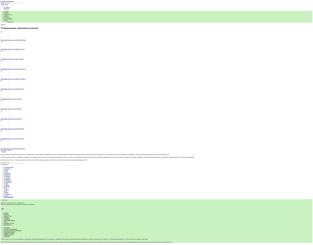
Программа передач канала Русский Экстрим (13, 40)
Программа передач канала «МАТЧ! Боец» (12, 128)
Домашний (8, 182)
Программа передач (9, 220)
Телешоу (6, 16)
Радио (5, 20)
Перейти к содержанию (7, 1)
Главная (6, 11)
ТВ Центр (8, 180)
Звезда (7, 185)
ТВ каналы (7, 17)
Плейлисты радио (9, 223)
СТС (6, 171)
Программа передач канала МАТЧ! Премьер (13, 79)
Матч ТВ (8, 174)
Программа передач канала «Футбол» (11, 109)
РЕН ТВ (7, 173)
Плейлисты (10, 22)
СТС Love (8, 194)
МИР (6, 192)
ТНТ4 (7, 195)
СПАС (7, 189)
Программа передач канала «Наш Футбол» (12, 138)
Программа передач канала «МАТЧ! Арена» (13, 148)
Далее (4, 151)
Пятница (7, 176)
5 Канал (7, 177)
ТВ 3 (6, 183)
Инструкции (7, 224)
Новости (6, 13)
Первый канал (9, 167)
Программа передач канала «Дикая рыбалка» (13, 69)
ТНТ (6, 170)
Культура (8, 179)
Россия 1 (7, 168)
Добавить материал (9, 233)
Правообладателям (9, 232)
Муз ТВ (7, 186)
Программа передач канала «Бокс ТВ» (11, 99)
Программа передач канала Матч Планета (12, 89)
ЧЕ (6, 191)
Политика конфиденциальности (13, 230)
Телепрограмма (8, 19)
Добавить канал (8, 235)
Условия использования (10, 229)
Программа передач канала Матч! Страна (12, 59)
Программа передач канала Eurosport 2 (11, 119)
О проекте (7, 7)
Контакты (6, 8)
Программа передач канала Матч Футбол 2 (12, 49)
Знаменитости (8, 14)
